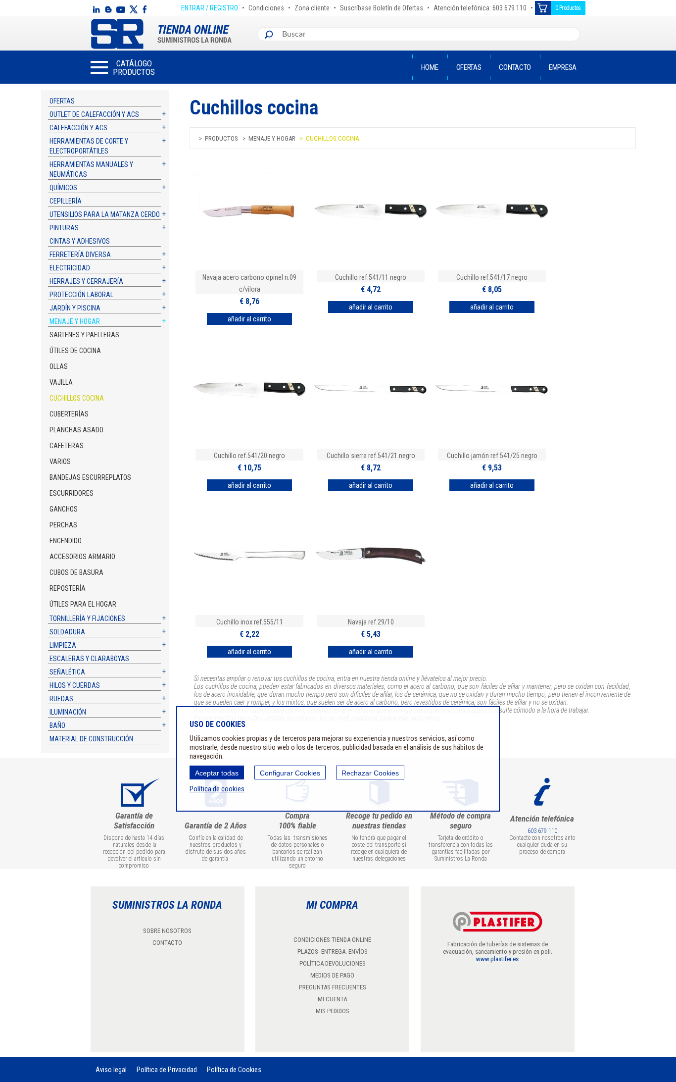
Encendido (65, 541)
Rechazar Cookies (370, 773)
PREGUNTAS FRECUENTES (332, 987)
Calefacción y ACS (78, 128)
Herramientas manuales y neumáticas (91, 169)
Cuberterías (69, 414)
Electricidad (69, 268)
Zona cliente (312, 6)
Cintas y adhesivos (79, 241)
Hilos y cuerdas (74, 685)
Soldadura (67, 632)
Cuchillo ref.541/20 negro (249, 456)
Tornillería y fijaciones (87, 618)
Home (429, 67)
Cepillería (65, 201)
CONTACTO (167, 942)
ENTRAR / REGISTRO (209, 6)
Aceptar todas (217, 773)
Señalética (67, 672)
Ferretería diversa (80, 254)
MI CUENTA (332, 999)
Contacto (515, 67)
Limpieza (62, 645)
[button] (123, 67)
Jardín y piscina (74, 308)
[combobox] (429, 34)
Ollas (58, 366)
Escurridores (71, 493)
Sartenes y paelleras (84, 335)
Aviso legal (111, 1070)
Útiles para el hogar (82, 604)
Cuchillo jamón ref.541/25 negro (492, 456)
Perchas (63, 525)
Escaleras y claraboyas (89, 659)
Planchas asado (76, 430)
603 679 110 (542, 830)
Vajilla (61, 382)
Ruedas (61, 699)
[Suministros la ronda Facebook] (144, 9)
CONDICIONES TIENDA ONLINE (332, 939)
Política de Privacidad (167, 1070)
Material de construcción (91, 739)
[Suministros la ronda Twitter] (133, 9)
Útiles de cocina (75, 351)
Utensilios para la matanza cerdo (104, 214)
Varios (60, 461)
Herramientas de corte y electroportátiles (88, 146)
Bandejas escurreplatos (90, 477)
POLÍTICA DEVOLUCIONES (332, 963)
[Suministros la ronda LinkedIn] (96, 9)
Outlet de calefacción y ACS (94, 114)
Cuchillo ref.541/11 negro (370, 277)
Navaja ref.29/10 (371, 622)
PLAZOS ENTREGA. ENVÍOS (332, 951)
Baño (57, 725)
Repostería (67, 588)
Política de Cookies (234, 1070)
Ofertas (469, 67)
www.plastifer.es (497, 959)
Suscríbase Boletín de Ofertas (381, 6)
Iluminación (67, 712)
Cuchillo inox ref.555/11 (249, 622)
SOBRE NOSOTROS (167, 930)
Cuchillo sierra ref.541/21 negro (371, 456)
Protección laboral (81, 295)
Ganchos (63, 509)
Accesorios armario (82, 557)
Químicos (63, 188)
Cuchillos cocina (76, 398)
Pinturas (64, 228)
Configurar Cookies (290, 773)
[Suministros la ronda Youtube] (121, 9)
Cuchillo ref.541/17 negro (492, 277)
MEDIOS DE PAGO (332, 975)
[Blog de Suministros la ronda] (108, 9)
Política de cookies (217, 788)
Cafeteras (66, 446)
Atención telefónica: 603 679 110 (480, 6)
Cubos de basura (76, 572)
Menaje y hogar (74, 321)
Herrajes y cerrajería (86, 281)
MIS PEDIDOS (332, 1011)
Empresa (563, 67)
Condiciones (266, 6)
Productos (221, 138)
